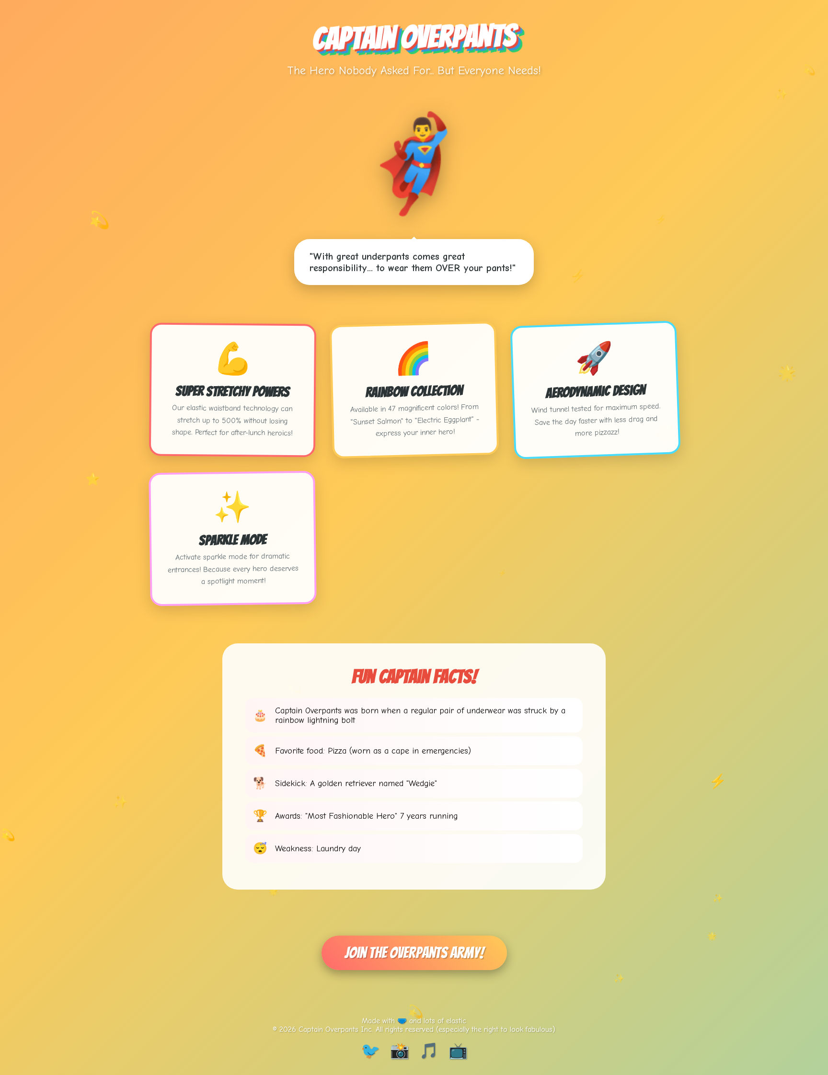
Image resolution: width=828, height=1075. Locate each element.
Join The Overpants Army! (414, 953)
